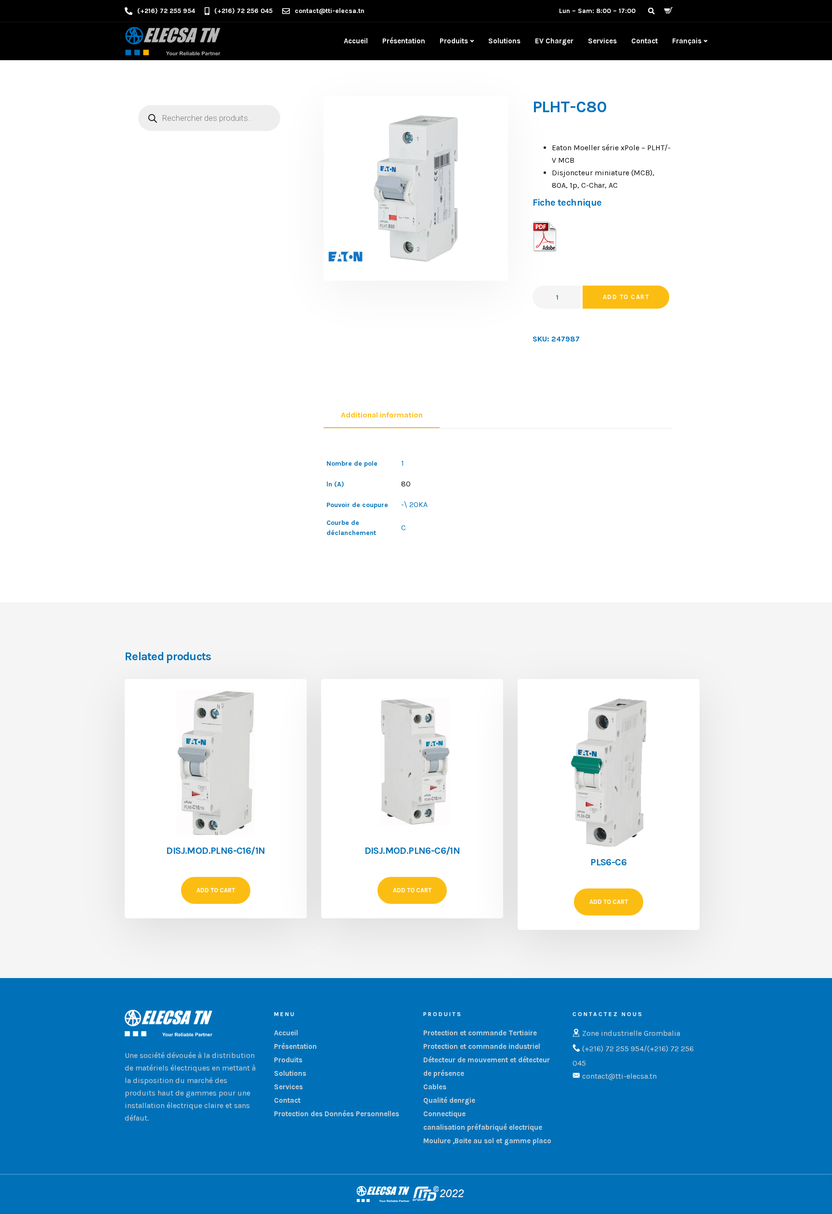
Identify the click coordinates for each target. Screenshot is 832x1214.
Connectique (444, 1114)
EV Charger (554, 41)
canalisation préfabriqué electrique (482, 1127)
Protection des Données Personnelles (336, 1114)
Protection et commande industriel (481, 1046)
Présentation (403, 41)
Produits (454, 41)
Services (602, 41)
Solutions (504, 41)
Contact (644, 41)
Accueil (356, 41)
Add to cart (626, 296)
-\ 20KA (414, 504)
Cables (434, 1087)
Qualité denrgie (449, 1100)
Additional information (382, 414)
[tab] (382, 415)
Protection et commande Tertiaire (480, 1033)
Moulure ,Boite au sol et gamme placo (487, 1140)
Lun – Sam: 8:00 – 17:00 (597, 11)
